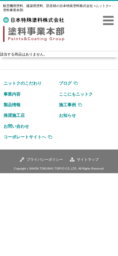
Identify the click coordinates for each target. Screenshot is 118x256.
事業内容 (12, 94)
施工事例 (67, 104)
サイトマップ (88, 159)
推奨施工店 (14, 115)
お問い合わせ (16, 126)
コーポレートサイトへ (25, 136)
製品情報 (12, 104)
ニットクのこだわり (23, 83)
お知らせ (67, 115)
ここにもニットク (76, 94)
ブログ (65, 83)
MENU (108, 21)
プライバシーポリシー (45, 159)
